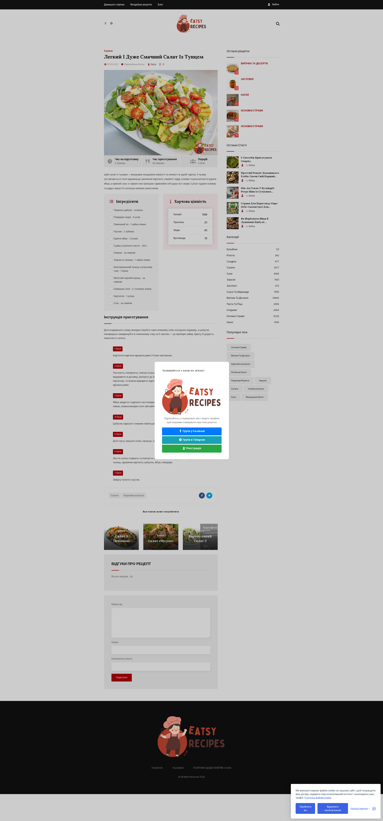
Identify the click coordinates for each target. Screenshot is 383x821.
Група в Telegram (193, 440)
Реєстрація (193, 448)
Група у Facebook (193, 431)
